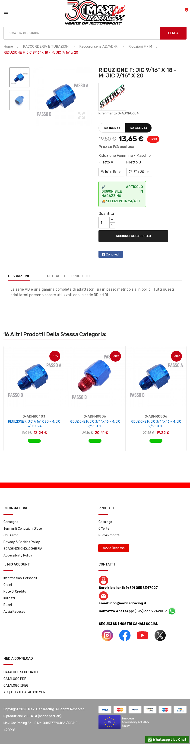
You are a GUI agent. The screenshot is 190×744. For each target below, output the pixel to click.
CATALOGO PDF (14, 679)
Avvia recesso (14, 612)
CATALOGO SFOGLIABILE (21, 672)
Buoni (7, 605)
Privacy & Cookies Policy (21, 542)
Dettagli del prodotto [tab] (68, 276)
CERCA (173, 33)
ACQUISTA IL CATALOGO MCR (24, 692)
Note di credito (14, 591)
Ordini (7, 585)
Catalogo (105, 522)
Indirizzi (9, 598)
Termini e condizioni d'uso (22, 529)
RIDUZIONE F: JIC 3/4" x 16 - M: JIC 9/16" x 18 (95, 424)
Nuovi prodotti (109, 535)
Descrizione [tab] (19, 276)
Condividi (112, 254)
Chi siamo (10, 535)
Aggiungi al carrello (133, 236)
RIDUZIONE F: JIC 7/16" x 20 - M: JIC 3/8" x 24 (34, 424)
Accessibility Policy (17, 555)
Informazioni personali (20, 578)
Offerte (103, 529)
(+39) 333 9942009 (150, 611)
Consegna (10, 522)
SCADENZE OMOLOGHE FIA (22, 549)
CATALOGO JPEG (15, 686)
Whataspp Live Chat (169, 740)
